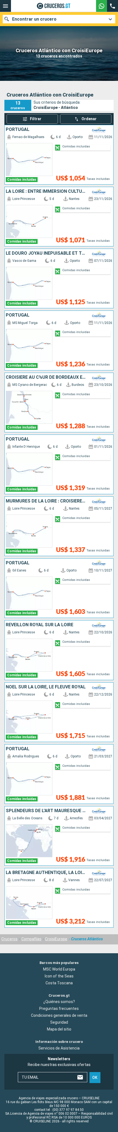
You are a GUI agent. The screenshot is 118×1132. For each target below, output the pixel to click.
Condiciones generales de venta (59, 1015)
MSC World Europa (59, 969)
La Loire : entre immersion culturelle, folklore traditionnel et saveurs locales (46, 191)
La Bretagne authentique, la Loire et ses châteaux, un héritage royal (46, 872)
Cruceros (9, 939)
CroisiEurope (56, 939)
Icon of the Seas (59, 976)
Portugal (17, 129)
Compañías (31, 939)
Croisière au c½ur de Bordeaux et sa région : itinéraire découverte (46, 377)
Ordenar (89, 119)
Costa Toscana (59, 983)
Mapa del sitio (59, 1029)
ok (94, 1077)
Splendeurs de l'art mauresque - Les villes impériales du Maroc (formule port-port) (46, 811)
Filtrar (35, 119)
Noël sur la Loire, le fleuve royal (46, 687)
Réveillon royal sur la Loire (39, 625)
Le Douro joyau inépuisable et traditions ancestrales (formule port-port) (46, 253)
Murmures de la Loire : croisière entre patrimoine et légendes (46, 501)
